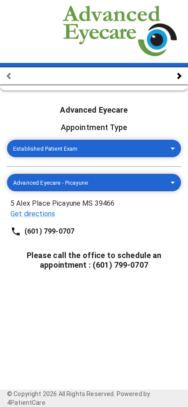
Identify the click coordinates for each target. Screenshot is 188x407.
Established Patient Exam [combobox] (45, 148)
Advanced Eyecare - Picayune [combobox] (50, 182)
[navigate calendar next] (179, 76)
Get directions (32, 214)
